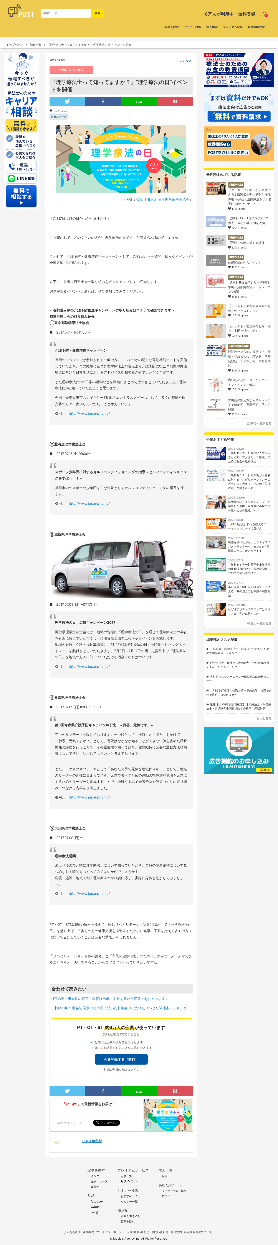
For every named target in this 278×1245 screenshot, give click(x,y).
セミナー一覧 (129, 1201)
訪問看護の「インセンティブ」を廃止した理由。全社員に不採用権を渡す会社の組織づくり (249, 506)
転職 (164, 1176)
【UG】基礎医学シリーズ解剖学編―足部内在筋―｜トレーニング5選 (249, 286)
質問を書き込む (131, 1216)
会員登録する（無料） (121, 1059)
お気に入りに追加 (71, 70)
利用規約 (176, 1232)
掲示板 (122, 1210)
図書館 (95, 1186)
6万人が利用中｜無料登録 (230, 14)
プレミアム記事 (233, 27)
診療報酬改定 (256, 27)
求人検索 (212, 27)
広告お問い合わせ (138, 1232)
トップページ (14, 44)
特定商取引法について (198, 1232)
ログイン (133, 1069)
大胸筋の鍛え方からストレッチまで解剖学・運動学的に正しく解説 (249, 404)
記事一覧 (35, 44)
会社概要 (88, 1232)
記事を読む (172, 27)
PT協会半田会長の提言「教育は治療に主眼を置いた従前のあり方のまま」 (111, 998)
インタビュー (99, 1176)
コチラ (141, 310)
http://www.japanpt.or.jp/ (89, 413)
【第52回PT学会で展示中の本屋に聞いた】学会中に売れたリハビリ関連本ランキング (120, 1008)
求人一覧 (165, 1170)
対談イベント (129, 1181)
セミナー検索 (192, 27)
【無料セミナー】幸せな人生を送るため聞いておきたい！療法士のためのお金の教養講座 (249, 457)
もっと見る (264, 718)
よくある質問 (72, 1232)
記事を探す (96, 1170)
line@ (94, 1212)
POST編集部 (92, 1141)
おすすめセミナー (132, 1196)
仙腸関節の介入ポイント (244, 262)
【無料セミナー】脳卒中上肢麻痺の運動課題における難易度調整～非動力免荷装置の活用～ (249, 569)
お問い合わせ (159, 1232)
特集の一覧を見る (259, 623)
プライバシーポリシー (110, 1232)
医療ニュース (58, 116)
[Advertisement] (239, 803)
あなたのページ (171, 1185)
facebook (97, 1201)
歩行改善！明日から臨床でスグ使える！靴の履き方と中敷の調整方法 (249, 591)
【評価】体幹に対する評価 (246, 242)
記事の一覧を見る (259, 423)
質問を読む (128, 1221)
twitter (95, 1206)
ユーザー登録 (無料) (174, 1191)
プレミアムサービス (133, 1170)
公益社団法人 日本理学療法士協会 (162, 199)
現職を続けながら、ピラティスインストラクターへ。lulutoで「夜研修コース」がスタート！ (249, 546)
